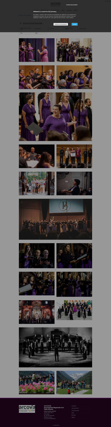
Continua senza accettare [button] (71, 4)
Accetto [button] (74, 24)
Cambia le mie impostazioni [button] (61, 24)
